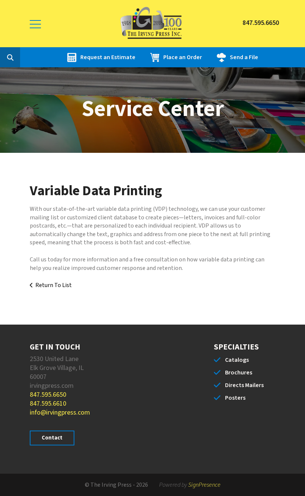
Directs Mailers (244, 385)
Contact (52, 438)
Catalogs (237, 360)
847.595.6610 (48, 403)
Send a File (244, 57)
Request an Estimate (107, 57)
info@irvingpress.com (60, 412)
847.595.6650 (48, 394)
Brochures (238, 372)
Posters (235, 398)
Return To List (53, 285)
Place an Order (182, 57)
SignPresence (204, 485)
